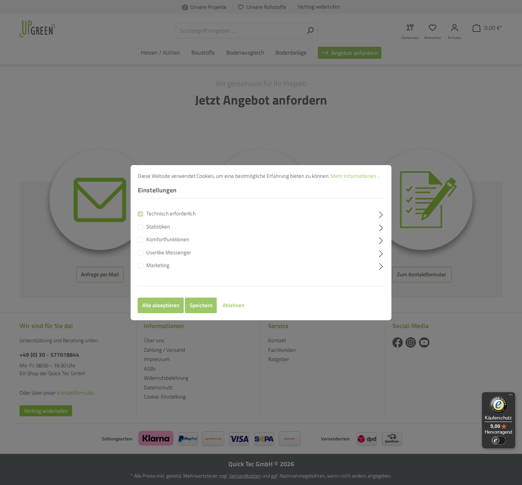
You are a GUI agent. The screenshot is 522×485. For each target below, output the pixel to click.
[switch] (498, 440)
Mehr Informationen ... (355, 175)
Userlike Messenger (168, 252)
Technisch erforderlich (171, 214)
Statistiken (158, 227)
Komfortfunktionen (167, 239)
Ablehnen (233, 305)
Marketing (157, 265)
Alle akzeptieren (160, 305)
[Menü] (510, 396)
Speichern (201, 305)
